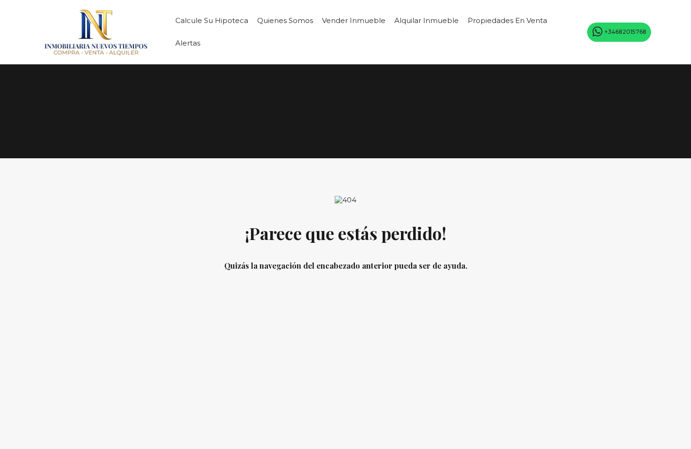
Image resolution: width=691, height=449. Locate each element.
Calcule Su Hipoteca (211, 20)
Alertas (187, 43)
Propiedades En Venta (507, 20)
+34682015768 (625, 31)
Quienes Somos (285, 20)
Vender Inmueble (353, 20)
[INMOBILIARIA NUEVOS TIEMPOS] (96, 52)
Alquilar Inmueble (426, 20)
